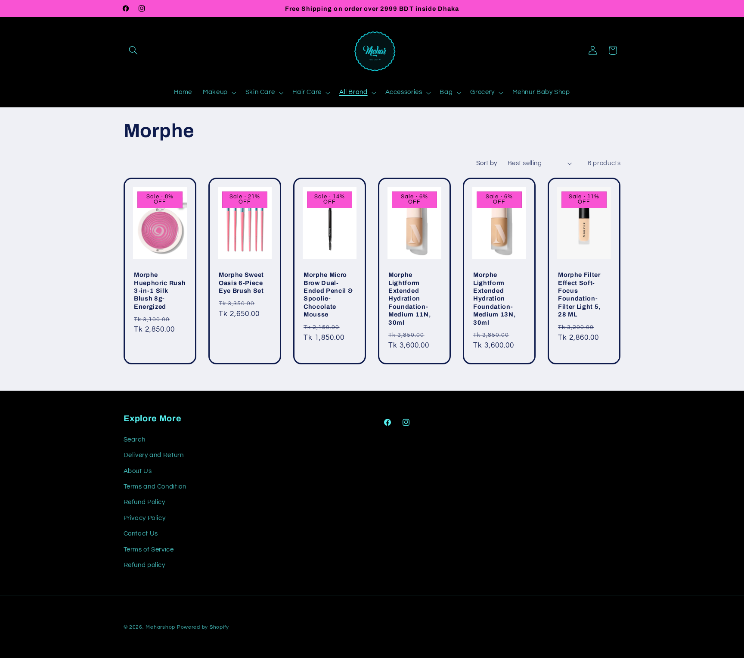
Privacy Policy (145, 517)
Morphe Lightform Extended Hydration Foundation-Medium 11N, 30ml (409, 298)
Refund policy (144, 564)
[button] (133, 50)
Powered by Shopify (203, 627)
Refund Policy (144, 502)
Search (135, 439)
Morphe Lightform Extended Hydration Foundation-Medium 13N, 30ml (494, 298)
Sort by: (487, 163)
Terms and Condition (155, 486)
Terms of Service (149, 549)
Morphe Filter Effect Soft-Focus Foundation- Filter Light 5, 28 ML (579, 294)
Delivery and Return (154, 455)
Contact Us (141, 533)
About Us (138, 470)
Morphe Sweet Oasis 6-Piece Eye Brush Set (241, 282)
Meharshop (160, 627)
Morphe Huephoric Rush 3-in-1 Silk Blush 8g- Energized (160, 290)
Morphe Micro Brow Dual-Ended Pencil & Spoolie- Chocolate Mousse (328, 294)
